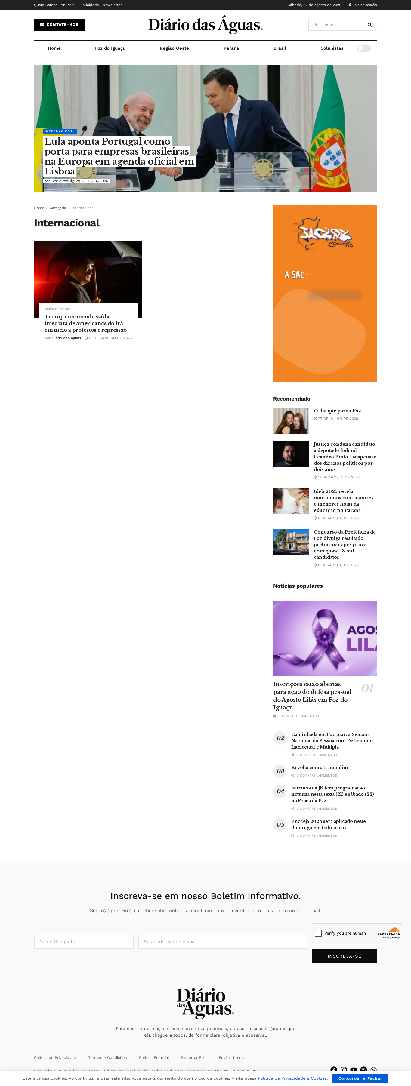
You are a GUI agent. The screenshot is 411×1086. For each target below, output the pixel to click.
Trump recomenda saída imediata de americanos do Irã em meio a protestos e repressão (86, 323)
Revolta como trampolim (319, 767)
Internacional (60, 131)
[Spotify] (363, 1069)
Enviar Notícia (231, 1057)
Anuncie (68, 5)
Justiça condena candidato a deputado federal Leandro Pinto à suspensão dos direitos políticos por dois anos (345, 456)
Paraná (231, 48)
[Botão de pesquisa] (371, 25)
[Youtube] (353, 1069)
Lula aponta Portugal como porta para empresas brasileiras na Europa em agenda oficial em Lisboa (119, 156)
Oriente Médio (57, 309)
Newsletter (112, 5)
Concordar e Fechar (360, 1078)
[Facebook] (333, 1069)
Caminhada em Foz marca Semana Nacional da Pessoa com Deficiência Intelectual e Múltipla (332, 741)
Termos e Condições (107, 1057)
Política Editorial (154, 1057)
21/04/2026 (98, 181)
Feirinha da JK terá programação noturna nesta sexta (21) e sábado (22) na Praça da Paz (332, 794)
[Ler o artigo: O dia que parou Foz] (291, 421)
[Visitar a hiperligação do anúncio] (325, 293)
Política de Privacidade (55, 1057)
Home (54, 48)
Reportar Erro (194, 1057)
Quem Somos (45, 5)
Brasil (279, 48)
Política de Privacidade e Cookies (292, 1078)
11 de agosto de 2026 (338, 477)
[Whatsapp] (373, 1069)
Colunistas (332, 48)
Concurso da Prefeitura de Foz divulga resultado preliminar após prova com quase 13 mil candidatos (345, 544)
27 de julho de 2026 (337, 419)
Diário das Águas (65, 181)
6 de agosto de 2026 (338, 518)
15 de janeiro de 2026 (110, 338)
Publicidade (88, 5)
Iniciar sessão (364, 5)
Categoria (58, 208)
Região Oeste (174, 48)
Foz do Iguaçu (110, 48)
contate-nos (62, 24)
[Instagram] (343, 1069)
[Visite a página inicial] (205, 24)
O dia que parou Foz (337, 411)
